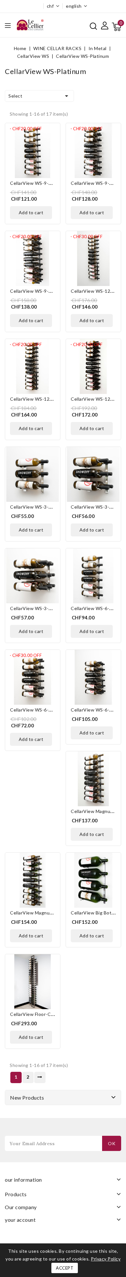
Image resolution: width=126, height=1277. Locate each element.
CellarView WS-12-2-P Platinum (44, 399)
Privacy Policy (106, 1258)
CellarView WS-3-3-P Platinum (43, 608)
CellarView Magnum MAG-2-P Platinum (52, 912)
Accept (64, 1268)
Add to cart (31, 212)
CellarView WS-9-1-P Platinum (43, 183)
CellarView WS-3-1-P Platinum (43, 507)
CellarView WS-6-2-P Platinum (43, 709)
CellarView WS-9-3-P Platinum (43, 291)
